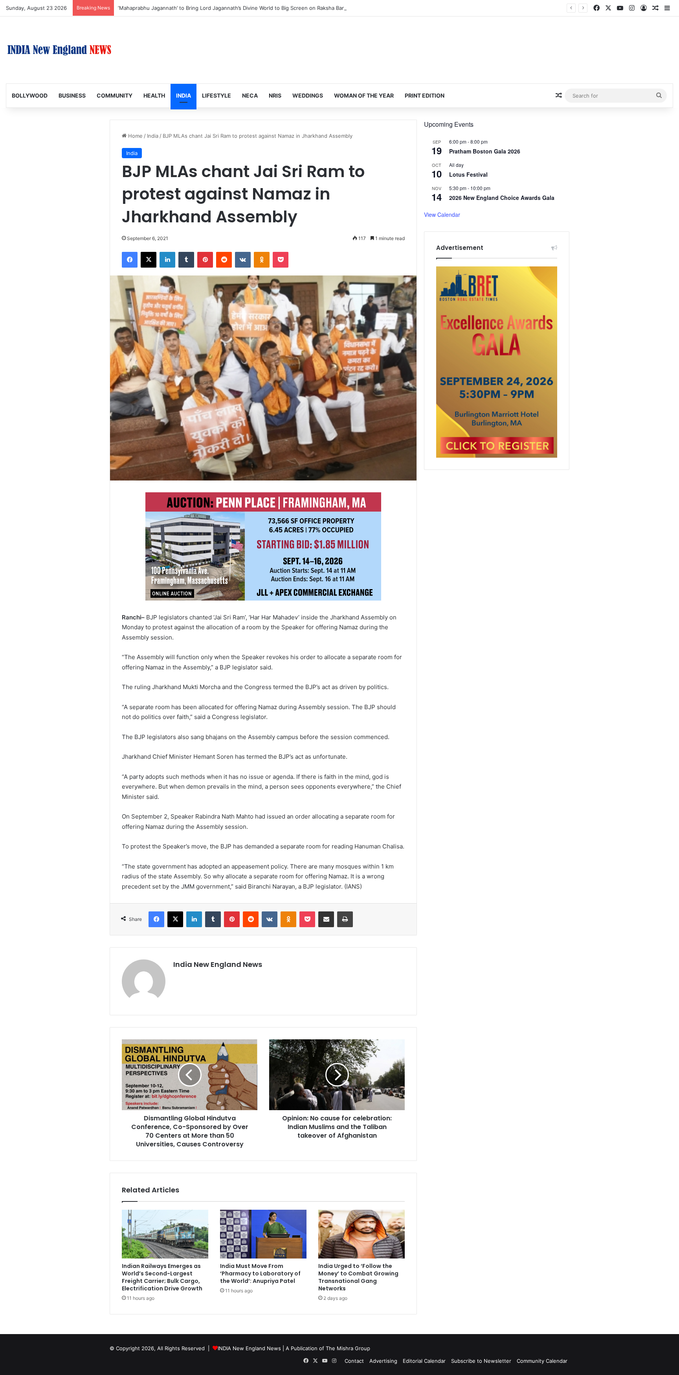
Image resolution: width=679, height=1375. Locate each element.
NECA (250, 95)
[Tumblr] (186, 260)
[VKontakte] (243, 260)
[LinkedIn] (167, 260)
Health (154, 95)
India (183, 95)
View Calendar (442, 214)
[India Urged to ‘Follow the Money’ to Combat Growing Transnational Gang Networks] (361, 1234)
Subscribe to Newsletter (481, 1361)
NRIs (275, 95)
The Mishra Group (348, 1348)
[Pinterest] (205, 260)
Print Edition (424, 95)
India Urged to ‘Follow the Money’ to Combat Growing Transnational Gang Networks (358, 1277)
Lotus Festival (468, 174)
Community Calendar (542, 1361)
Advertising (383, 1361)
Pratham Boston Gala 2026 (484, 151)
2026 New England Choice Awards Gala (501, 197)
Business (72, 95)
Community (114, 95)
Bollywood (30, 95)
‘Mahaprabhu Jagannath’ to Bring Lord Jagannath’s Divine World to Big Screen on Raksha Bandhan (237, 8)
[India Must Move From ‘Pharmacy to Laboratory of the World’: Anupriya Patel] (263, 1234)
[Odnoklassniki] (262, 260)
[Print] (345, 919)
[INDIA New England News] (59, 50)
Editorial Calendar (424, 1361)
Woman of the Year (364, 95)
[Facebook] (130, 260)
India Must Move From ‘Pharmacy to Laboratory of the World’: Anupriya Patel (260, 1273)
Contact (354, 1361)
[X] (148, 260)
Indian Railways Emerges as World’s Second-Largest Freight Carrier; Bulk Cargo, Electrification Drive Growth (162, 1277)
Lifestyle (216, 95)
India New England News (217, 964)
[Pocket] (280, 260)
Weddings (307, 95)
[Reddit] (224, 260)
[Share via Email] (326, 919)
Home (135, 136)
